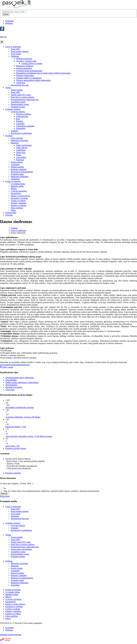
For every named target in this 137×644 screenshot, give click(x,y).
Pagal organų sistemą (19, 51)
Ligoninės (20, 123)
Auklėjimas (21, 150)
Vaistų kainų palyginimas (21, 549)
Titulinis (14, 228)
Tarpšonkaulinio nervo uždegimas (19, 377)
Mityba (14, 188)
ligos (10, 365)
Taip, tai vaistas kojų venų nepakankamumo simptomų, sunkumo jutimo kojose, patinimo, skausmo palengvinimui (51, 491)
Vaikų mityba (21, 148)
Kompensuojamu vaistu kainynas (25, 99)
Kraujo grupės (17, 162)
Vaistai (8, 87)
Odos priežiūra (17, 208)
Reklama (9, 23)
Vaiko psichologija (24, 145)
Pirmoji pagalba (17, 167)
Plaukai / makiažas (18, 203)
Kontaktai (9, 21)
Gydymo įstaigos (18, 111)
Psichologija (16, 193)
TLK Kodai (16, 54)
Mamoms (15, 143)
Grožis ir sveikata (18, 200)
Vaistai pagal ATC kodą (21, 95)
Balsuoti (4, 494)
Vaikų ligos (21, 152)
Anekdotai (15, 179)
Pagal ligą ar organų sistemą (22, 544)
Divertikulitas (11, 380)
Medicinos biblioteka (19, 176)
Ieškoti (5, 15)
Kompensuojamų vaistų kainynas (25, 547)
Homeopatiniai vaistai (20, 104)
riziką (14, 365)
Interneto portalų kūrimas (10, 634)
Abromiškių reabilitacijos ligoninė (19, 407)
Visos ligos (10, 390)
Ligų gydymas (17, 138)
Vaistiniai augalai (18, 107)
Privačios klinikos (23, 114)
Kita (18, 119)
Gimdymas (20, 83)
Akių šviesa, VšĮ (12, 446)
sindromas (25, 365)
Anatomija (15, 164)
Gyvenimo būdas (18, 184)
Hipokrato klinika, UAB (15, 427)
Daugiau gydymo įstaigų (15, 448)
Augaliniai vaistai (18, 102)
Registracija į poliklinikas (21, 133)
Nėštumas (15, 56)
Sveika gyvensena (13, 181)
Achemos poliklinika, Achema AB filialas (22, 417)
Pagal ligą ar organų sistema (22, 97)
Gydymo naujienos (19, 191)
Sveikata (9, 135)
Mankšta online (17, 186)
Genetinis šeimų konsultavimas (29, 71)
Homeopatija (10, 213)
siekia (18, 365)
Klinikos (19, 121)
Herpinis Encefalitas (13, 387)
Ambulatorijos (22, 116)
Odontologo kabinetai (25, 126)
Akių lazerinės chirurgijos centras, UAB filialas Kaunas (28, 436)
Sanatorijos (20, 128)
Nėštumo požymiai (24, 58)
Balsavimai (4, 496)
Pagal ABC (15, 49)
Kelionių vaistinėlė (18, 169)
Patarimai (20, 160)
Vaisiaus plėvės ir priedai (31, 63)
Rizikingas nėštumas (24, 66)
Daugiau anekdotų (13, 473)
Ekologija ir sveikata (19, 198)
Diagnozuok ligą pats (20, 85)
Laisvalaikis (21, 157)
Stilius (13, 210)
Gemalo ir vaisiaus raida (26, 61)
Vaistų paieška (17, 90)
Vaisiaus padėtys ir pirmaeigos (28, 78)
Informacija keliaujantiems (22, 172)
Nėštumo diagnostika (25, 75)
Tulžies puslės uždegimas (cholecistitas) (22, 382)
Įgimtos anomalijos (24, 68)
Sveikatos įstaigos (12, 109)
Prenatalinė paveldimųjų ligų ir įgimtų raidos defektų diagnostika (43, 73)
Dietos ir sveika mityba (20, 196)
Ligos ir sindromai (13, 46)
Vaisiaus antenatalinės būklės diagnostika (33, 80)
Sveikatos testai (17, 174)
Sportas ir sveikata (18, 205)
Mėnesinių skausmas (19, 140)
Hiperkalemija (11, 385)
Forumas (9, 215)
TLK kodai (15, 514)
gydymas (4, 365)
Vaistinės (14, 131)
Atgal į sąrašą (7, 367)
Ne (4, 488)
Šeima (18, 155)
